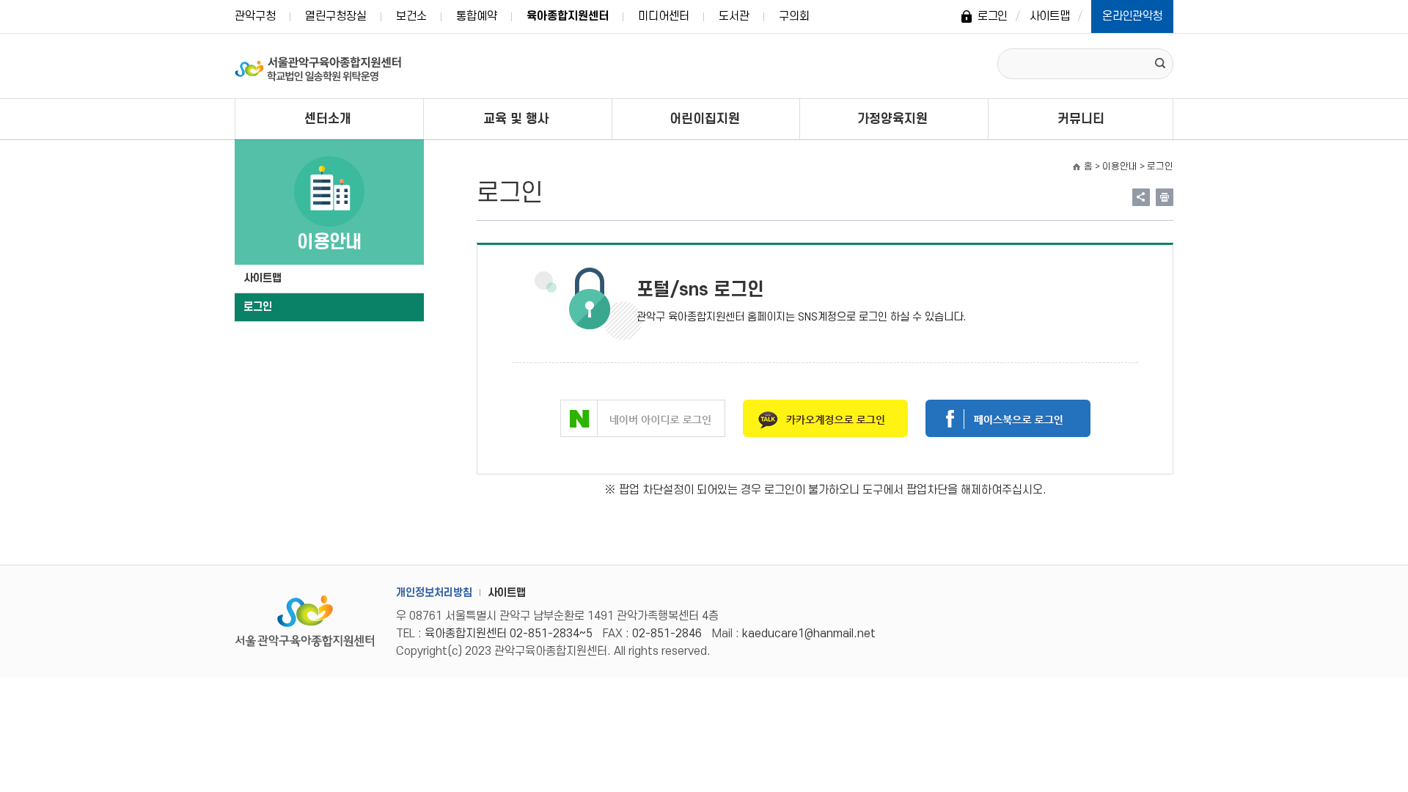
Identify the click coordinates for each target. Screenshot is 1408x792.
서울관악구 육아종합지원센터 (319, 66)
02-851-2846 (667, 633)
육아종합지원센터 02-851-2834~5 (509, 633)
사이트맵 (1050, 16)
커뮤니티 (1080, 119)
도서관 (734, 16)
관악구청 (255, 16)
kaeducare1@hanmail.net (809, 633)
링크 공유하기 (1141, 197)
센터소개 (327, 119)
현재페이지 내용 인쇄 (1164, 197)
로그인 (993, 16)
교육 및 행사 (516, 119)
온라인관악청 (1132, 16)
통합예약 (476, 16)
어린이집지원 (705, 119)
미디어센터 (663, 16)
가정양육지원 (892, 119)
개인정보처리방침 (434, 593)
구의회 (794, 16)
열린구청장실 (336, 16)
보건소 (411, 16)
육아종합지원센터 (568, 16)
